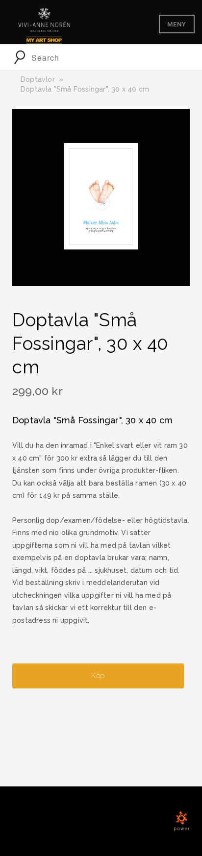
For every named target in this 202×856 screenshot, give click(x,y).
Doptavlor (38, 79)
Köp (98, 675)
